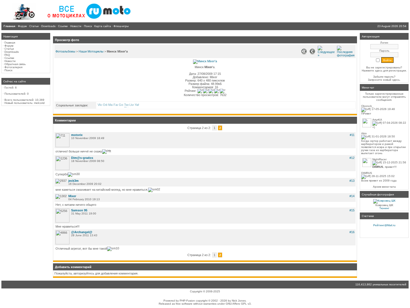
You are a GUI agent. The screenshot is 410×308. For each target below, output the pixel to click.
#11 (352, 135)
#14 (351, 196)
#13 (351, 180)
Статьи (9, 48)
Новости (10, 61)
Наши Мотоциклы (91, 51)
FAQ (7, 54)
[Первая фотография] (304, 53)
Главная (9, 42)
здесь (396, 79)
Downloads (11, 51)
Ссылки (9, 57)
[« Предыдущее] (312, 53)
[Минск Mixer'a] (205, 61)
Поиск (8, 70)
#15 (351, 210)
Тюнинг (384, 208)
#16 (351, 232)
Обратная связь (15, 64)
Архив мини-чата (384, 186)
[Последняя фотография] (345, 55)
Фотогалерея (13, 67)
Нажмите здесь (372, 70)
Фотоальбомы (65, 51)
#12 (351, 157)
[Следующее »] (326, 55)
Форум (8, 45)
